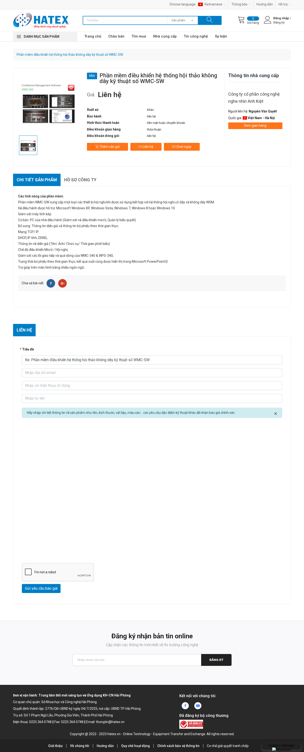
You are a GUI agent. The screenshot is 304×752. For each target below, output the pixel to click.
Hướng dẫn (264, 4)
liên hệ (151, 116)
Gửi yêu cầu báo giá (41, 588)
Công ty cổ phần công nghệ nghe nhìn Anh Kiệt (254, 98)
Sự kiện (221, 36)
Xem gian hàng (255, 125)
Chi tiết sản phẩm (37, 179)
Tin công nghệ (196, 36)
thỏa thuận (154, 129)
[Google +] (62, 283)
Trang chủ (92, 36)
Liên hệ (147, 147)
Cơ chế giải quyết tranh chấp (228, 746)
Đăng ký (216, 660)
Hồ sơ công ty (80, 179)
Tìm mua (139, 36)
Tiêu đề (28, 349)
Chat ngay (183, 147)
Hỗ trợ (283, 4)
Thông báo (239, 4)
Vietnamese (213, 4)
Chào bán (116, 36)
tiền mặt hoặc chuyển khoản (166, 123)
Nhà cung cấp (165, 36)
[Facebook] (51, 283)
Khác (150, 110)
